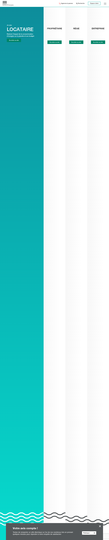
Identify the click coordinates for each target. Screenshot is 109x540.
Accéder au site (14, 40)
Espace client (94, 3)
